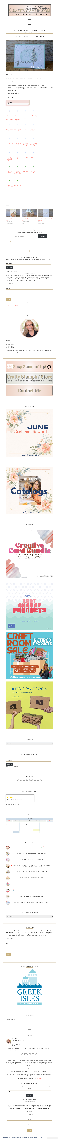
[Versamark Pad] (9, 140)
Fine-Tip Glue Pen (33, 172)
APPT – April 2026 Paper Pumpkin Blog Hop (32, 896)
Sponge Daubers (25, 157)
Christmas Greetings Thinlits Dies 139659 (25, 145)
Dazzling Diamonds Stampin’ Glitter (17, 172)
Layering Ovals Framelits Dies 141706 (33, 144)
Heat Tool (33, 157)
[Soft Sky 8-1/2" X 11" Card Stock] (33, 112)
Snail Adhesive (17, 185)
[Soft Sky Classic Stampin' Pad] (17, 126)
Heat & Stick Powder (9, 172)
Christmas (23, 241)
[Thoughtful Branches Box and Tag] (29, 213)
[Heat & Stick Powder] (9, 167)
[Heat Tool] (33, 153)
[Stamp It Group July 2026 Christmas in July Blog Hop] (8, 872)
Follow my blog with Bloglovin (12, 305)
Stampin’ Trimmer (17, 158)
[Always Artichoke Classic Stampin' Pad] (25, 126)
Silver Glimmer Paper (9, 130)
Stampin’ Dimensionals (9, 186)
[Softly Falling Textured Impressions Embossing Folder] (9, 153)
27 (36, 830)
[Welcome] (29, 328)
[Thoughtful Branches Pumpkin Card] (13, 213)
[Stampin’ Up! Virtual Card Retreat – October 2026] (8, 854)
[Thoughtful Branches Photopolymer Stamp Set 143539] (17, 112)
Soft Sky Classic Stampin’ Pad (17, 130)
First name (8, 288)
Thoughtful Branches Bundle (41, 241)
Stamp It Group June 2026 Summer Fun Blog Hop (32, 884)
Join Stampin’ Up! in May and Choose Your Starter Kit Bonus (31, 902)
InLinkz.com (8, 191)
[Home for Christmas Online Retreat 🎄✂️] (8, 847)
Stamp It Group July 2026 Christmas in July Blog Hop (32, 871)
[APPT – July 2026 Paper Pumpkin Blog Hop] (8, 860)
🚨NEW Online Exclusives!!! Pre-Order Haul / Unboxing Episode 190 (32, 890)
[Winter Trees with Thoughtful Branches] (45, 213)
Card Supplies (10, 103)
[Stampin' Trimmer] (17, 153)
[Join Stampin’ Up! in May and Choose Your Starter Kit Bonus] (8, 903)
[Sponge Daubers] (25, 153)
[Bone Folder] (25, 167)
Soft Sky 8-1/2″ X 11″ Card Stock (33, 116)
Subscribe (42, 236)
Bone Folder (25, 171)
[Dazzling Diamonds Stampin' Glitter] (17, 167)
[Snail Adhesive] (17, 181)
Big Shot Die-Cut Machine (17, 144)
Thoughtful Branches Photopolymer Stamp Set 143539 (17, 118)
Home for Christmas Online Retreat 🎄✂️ (32, 847)
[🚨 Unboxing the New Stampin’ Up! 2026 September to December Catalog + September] (8, 866)
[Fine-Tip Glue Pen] (33, 167)
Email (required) (9, 283)
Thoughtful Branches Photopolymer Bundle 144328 (9, 117)
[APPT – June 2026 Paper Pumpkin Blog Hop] (8, 878)
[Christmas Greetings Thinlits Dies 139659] (25, 140)
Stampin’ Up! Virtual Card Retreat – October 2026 (31, 853)
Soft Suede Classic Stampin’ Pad (33, 131)
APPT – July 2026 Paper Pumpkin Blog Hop (31, 859)
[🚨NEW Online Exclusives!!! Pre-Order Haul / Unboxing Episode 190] (8, 891)
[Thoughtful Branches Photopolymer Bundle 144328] (9, 112)
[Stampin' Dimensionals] (9, 181)
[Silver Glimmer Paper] (9, 126)
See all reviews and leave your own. (14, 804)
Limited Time (30, 241)
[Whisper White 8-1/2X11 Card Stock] (25, 112)
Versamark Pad (9, 143)
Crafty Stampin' (29, 10)
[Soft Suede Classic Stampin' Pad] (33, 126)
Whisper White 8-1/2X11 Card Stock (25, 117)
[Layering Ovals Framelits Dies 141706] (33, 140)
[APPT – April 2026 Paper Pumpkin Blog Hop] (8, 897)
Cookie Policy (31, 1139)
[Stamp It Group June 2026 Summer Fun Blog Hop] (8, 884)
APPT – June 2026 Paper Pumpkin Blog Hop (32, 877)
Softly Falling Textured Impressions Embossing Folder (9, 159)
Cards (19, 241)
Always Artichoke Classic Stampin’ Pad (25, 131)
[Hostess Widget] (29, 433)
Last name (8, 294)
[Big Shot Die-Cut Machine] (17, 140)
